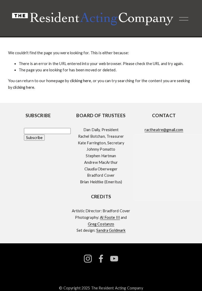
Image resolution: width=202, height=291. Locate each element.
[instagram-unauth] (88, 258)
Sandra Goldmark (110, 230)
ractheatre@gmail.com (164, 129)
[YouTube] (114, 258)
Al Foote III (110, 217)
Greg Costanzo (101, 224)
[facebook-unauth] (101, 258)
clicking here (80, 80)
